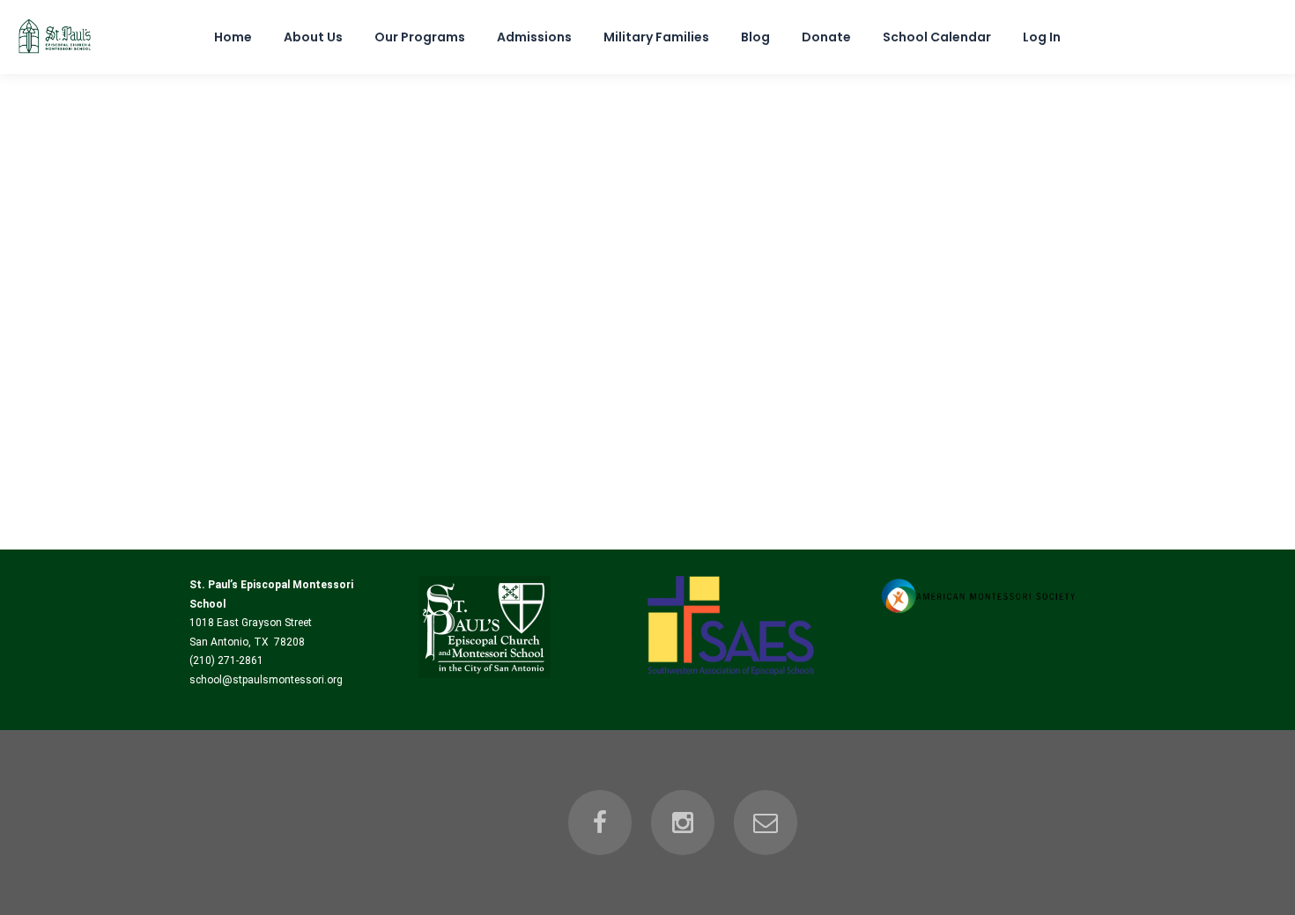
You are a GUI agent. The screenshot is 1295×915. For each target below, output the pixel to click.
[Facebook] (600, 822)
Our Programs (419, 37)
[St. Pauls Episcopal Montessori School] (54, 54)
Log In (1042, 37)
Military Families (656, 37)
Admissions (534, 37)
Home (233, 37)
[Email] (765, 822)
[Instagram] (682, 822)
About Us (313, 37)
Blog (755, 37)
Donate (826, 37)
